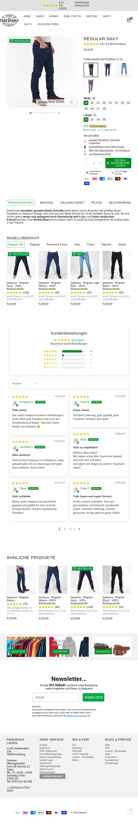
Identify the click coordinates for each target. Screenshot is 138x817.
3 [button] (70, 529)
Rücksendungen (47, 772)
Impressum (45, 748)
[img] (20, 396)
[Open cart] (129, 20)
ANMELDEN (93, 697)
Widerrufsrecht (47, 769)
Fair (74, 745)
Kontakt (43, 745)
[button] (107, 126)
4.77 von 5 (78, 340)
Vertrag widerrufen (52, 776)
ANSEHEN (18, 651)
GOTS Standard (80, 754)
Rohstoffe (77, 751)
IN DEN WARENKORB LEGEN (120, 163)
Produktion (77, 748)
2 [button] (64, 529)
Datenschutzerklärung (50, 757)
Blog (107, 745)
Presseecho (111, 757)
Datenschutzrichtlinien (77, 716)
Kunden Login (46, 760)
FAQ (107, 748)
